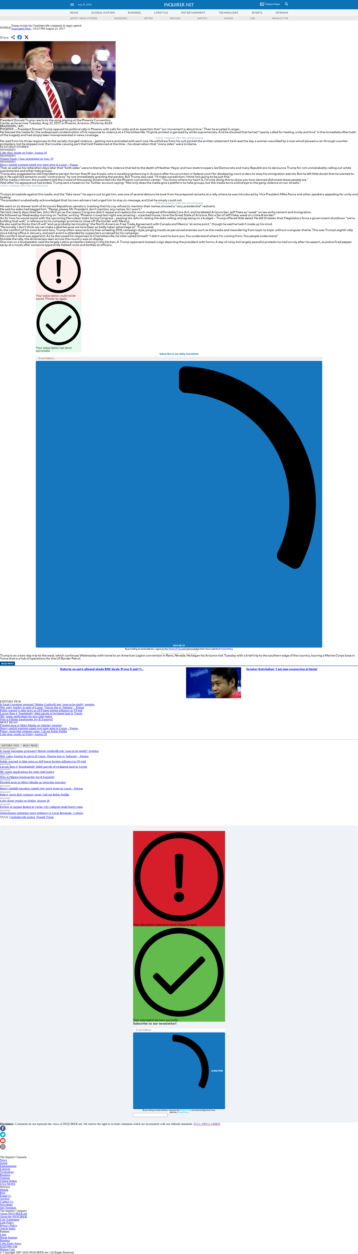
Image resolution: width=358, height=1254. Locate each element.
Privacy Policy (226, 648)
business (134, 12)
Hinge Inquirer (8, 1237)
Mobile (4, 1189)
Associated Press (21, 28)
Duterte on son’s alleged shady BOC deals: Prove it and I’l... (102, 669)
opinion (282, 12)
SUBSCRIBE (217, 1070)
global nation (103, 12)
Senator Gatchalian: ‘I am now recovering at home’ (282, 669)
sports (257, 12)
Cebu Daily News (10, 1243)
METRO (148, 18)
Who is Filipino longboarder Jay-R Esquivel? (26, 719)
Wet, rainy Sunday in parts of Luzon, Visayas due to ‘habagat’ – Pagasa (42, 707)
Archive (5, 1198)
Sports (3, 1163)
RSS (2, 1192)
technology (229, 12)
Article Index (7, 1228)
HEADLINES (120, 18)
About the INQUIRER (13, 1216)
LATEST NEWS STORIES (83, 18)
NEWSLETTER (280, 18)
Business (5, 1175)
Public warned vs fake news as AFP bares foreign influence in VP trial (41, 710)
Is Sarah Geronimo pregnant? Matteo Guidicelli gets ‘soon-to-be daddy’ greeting (47, 704)
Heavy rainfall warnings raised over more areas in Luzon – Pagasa (39, 164)
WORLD (228, 18)
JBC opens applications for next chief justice (26, 716)
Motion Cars (7, 1249)
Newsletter (6, 1204)
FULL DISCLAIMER (207, 1124)
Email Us (5, 1195)
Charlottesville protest (22, 817)
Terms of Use (175, 648)
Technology (7, 1172)
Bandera (5, 1240)
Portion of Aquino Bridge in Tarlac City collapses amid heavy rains (41, 807)
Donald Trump (45, 817)
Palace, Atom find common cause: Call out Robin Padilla (33, 731)
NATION (202, 18)
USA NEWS (7, 1183)
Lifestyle (5, 1169)
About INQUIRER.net (13, 1213)
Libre (3, 1234)
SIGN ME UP (179, 645)
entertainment (193, 12)
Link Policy (7, 1222)
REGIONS (175, 18)
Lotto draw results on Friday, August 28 (23, 152)
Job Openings (8, 1207)
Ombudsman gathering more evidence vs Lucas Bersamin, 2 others (41, 813)
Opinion (5, 1178)
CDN (252, 18)
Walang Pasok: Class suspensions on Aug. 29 (26, 158)
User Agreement (9, 1219)
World (5, 27)
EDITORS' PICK (10, 745)
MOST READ (30, 745)
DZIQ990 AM (8, 1246)
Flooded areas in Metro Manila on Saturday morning (31, 725)
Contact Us (6, 1201)
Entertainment (8, 1166)
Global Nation (8, 1181)
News (74, 12)
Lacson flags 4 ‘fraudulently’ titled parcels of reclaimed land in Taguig (41, 713)
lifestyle (161, 12)
